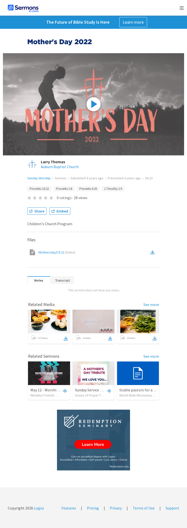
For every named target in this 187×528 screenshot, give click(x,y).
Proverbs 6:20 (88, 189)
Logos (38, 508)
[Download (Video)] (153, 252)
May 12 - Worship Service (50, 389)
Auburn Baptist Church (60, 166)
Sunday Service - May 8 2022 (97, 389)
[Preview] (64, 390)
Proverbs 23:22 (39, 189)
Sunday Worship (39, 178)
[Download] (66, 338)
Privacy (116, 508)
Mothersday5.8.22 (56, 252)
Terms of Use (144, 508)
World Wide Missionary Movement (143, 395)
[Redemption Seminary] (93, 440)
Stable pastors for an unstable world (149, 389)
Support (172, 508)
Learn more (133, 22)
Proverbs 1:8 (64, 189)
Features (68, 508)
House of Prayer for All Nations (97, 395)
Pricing (93, 508)
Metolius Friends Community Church (56, 395)
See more (151, 304)
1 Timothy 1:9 (113, 189)
